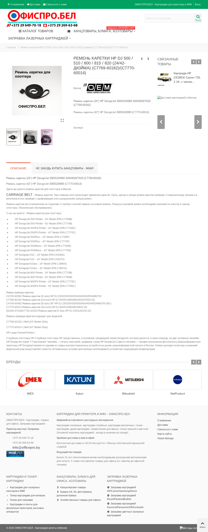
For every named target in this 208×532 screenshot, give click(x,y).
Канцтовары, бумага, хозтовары (104, 30)
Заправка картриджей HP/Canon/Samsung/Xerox (122, 489)
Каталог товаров (38, 31)
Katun (79, 393)
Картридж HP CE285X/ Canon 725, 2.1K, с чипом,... (187, 77)
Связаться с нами (167, 429)
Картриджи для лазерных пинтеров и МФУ (23, 489)
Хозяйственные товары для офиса (80, 500)
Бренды (13, 362)
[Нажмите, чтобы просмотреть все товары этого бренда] (98, 88)
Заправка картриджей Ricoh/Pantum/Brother (121, 497)
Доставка (162, 425)
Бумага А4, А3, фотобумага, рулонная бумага (74, 493)
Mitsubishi (128, 393)
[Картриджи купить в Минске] (42, 18)
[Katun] (79, 379)
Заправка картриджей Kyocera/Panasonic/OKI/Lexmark (125, 505)
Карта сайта (164, 433)
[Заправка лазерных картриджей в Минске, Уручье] (148, 59)
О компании (164, 420)
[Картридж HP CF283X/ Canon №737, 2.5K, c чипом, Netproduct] (142, 59)
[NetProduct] (178, 379)
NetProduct (177, 393)
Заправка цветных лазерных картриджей (125, 513)
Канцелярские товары (73, 487)
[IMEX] (30, 379)
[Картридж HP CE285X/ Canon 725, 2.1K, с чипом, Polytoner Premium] (164, 79)
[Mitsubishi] (129, 379)
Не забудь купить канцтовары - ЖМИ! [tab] (65, 168)
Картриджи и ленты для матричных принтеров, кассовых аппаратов (25, 508)
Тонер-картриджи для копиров (27, 495)
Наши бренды (165, 438)
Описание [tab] (18, 168)
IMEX (30, 393)
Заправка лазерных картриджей (38, 38)
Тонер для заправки (21, 500)
